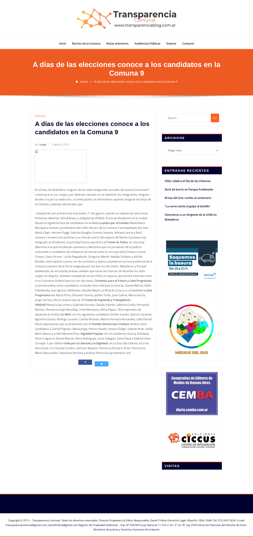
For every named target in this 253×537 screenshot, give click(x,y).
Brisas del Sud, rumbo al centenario (188, 198)
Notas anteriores (117, 43)
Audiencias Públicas (147, 43)
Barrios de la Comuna (86, 43)
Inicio (62, 43)
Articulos (40, 116)
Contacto (188, 43)
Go (215, 118)
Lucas (40, 144)
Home (84, 82)
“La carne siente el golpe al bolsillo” (187, 206)
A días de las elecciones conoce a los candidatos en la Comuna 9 (135, 82)
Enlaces (171, 43)
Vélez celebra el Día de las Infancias (188, 181)
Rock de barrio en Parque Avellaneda (189, 189)
